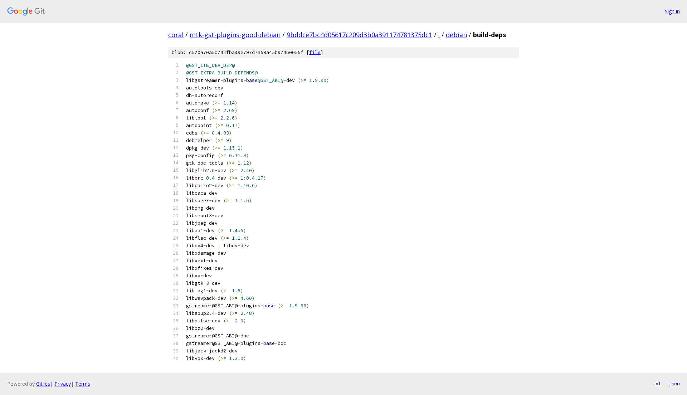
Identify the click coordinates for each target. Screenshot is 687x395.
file (315, 52)
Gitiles (43, 383)
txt (657, 383)
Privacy (62, 383)
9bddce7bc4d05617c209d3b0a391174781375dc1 (359, 34)
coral (176, 34)
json (674, 383)
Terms (82, 383)
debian (456, 34)
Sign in (672, 11)
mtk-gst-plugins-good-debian (235, 34)
